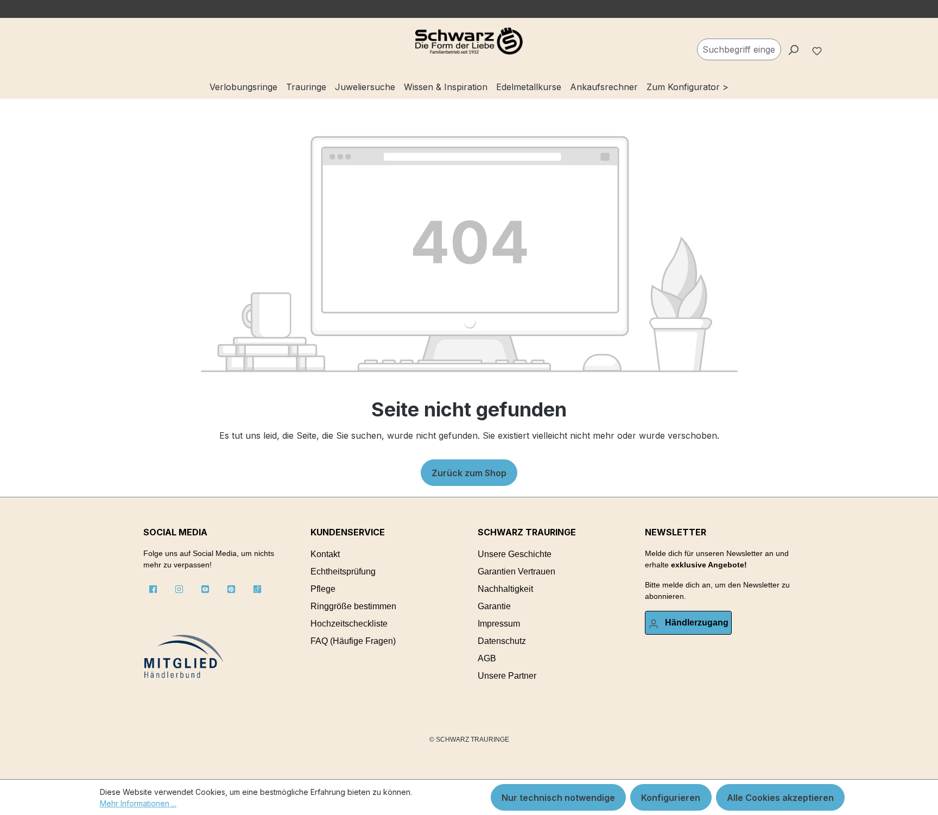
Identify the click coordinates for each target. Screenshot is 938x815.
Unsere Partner (507, 675)
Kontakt (325, 554)
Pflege (322, 588)
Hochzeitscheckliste (349, 623)
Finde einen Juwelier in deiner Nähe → (447, 8)
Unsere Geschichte (515, 554)
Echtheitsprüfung (343, 571)
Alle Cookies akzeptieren (780, 797)
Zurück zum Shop (469, 472)
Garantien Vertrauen (516, 571)
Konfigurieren (670, 797)
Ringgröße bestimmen (353, 606)
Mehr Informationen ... (138, 803)
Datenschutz (502, 641)
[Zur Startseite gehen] (469, 41)
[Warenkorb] (833, 45)
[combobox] (739, 49)
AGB (487, 658)
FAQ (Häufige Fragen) (353, 641)
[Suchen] (793, 49)
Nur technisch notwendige (558, 797)
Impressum (499, 623)
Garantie (494, 606)
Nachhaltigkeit (505, 588)
